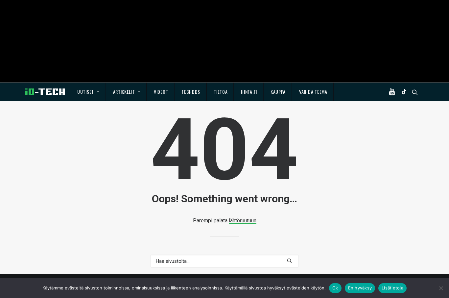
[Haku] (224, 261)
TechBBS (190, 91)
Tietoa (220, 91)
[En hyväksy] (440, 288)
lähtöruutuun (242, 220)
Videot (161, 91)
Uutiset (85, 91)
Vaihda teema (313, 91)
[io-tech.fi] (45, 91)
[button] (393, 92)
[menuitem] (88, 92)
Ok (335, 287)
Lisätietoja (392, 287)
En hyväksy (360, 287)
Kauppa (278, 91)
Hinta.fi (249, 91)
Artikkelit (124, 91)
